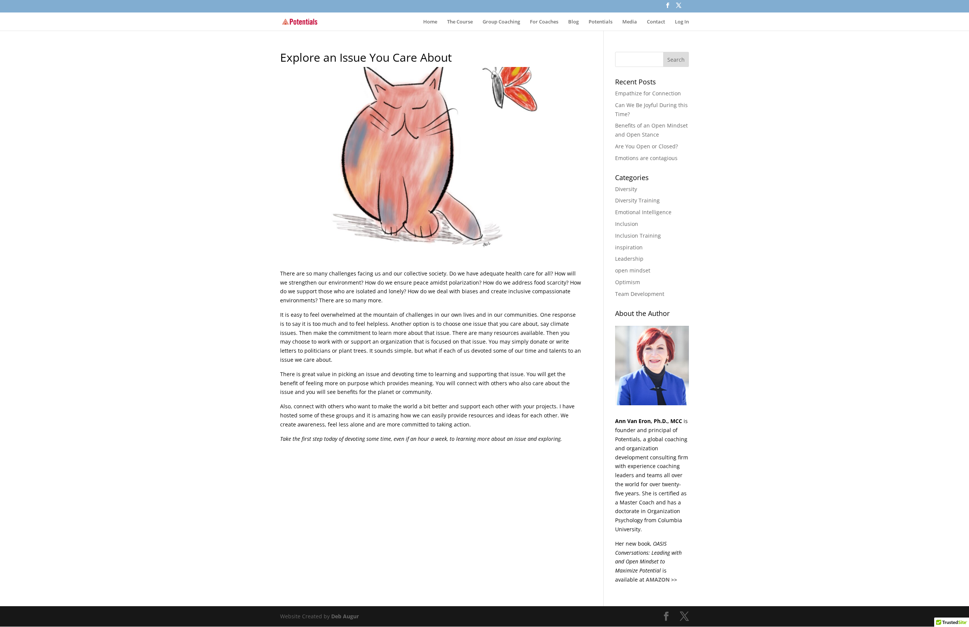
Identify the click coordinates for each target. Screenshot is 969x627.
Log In (682, 22)
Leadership (629, 258)
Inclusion (626, 223)
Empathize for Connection (648, 93)
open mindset (632, 270)
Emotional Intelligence (643, 212)
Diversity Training (637, 200)
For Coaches (544, 22)
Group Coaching (501, 22)
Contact (656, 22)
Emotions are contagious (646, 158)
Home (430, 22)
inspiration (629, 247)
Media (629, 22)
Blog (573, 22)
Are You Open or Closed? (646, 146)
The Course (460, 22)
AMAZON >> (661, 579)
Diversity (626, 189)
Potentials (600, 22)
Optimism (627, 282)
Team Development (639, 293)
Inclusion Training (638, 235)
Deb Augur (345, 616)
